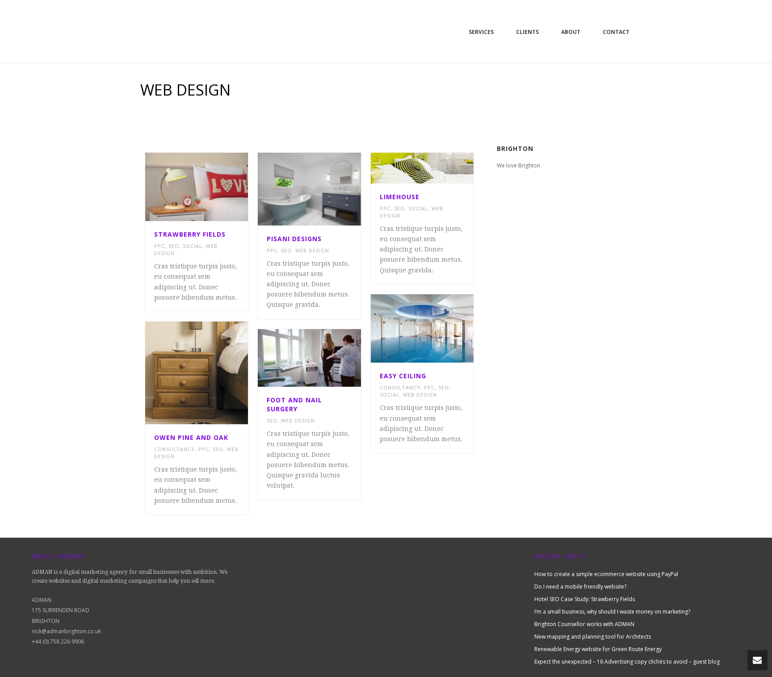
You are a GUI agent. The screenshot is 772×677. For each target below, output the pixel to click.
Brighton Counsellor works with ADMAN (584, 624)
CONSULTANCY (400, 387)
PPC (159, 245)
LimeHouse (400, 196)
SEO (173, 245)
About (570, 32)
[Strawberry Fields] (212, 186)
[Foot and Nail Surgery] (325, 358)
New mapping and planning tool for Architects (592, 636)
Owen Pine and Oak (191, 437)
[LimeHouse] (437, 168)
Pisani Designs (294, 238)
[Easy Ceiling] (437, 328)
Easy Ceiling (403, 376)
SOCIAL (192, 245)
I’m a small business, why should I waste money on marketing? (612, 611)
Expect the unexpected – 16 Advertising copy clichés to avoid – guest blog (627, 661)
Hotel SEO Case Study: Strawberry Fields (584, 599)
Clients (527, 32)
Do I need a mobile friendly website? (580, 586)
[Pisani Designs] (325, 189)
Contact (616, 32)
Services (481, 32)
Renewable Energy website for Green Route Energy (598, 649)
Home (578, 112)
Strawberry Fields (190, 234)
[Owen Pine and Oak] (212, 373)
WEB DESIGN (312, 250)
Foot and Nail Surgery (294, 404)
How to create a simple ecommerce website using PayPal (606, 574)
